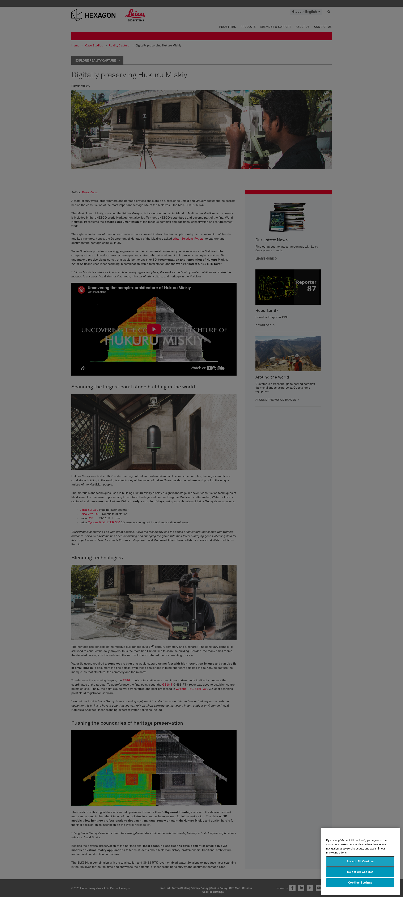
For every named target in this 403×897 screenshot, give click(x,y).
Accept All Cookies (360, 861)
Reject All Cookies (360, 871)
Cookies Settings (360, 882)
